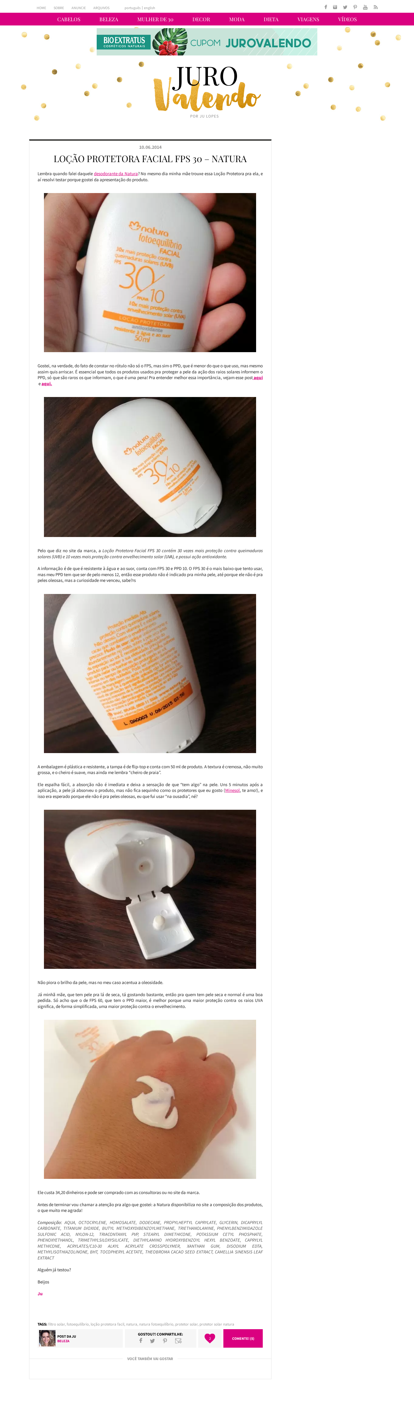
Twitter (152, 1340)
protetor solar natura (216, 1324)
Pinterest (165, 1340)
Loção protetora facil (107, 1324)
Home (41, 7)
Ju (74, 1336)
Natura (131, 1324)
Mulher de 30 (155, 19)
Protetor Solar (186, 1324)
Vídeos (347, 19)
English (149, 8)
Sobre (59, 7)
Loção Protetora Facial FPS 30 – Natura (150, 158)
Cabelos (68, 19)
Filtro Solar (56, 1324)
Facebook (140, 1340)
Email (178, 1340)
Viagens (308, 19)
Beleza (108, 19)
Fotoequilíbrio (78, 1324)
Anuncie (79, 7)
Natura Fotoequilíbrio (156, 1324)
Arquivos (101, 7)
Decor (201, 19)
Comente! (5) (243, 1338)
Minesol (232, 790)
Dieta (271, 19)
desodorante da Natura (116, 173)
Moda (237, 19)
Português (133, 8)
